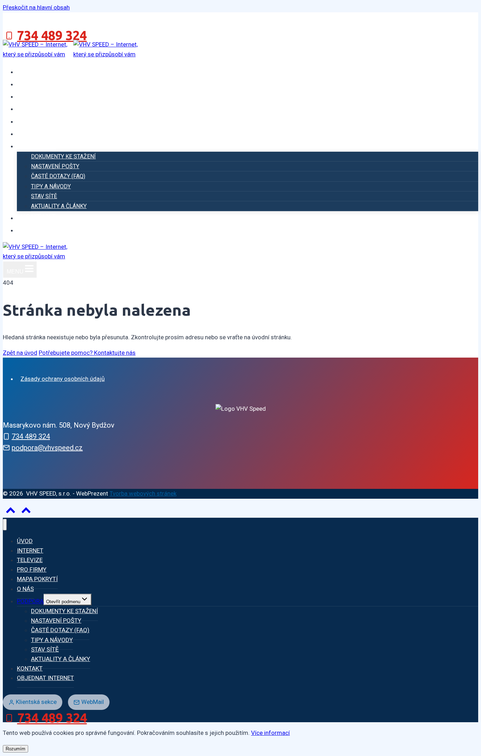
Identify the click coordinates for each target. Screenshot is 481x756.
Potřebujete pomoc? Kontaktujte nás (87, 352)
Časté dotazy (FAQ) (58, 176)
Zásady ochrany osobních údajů (62, 378)
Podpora (30, 601)
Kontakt (38, 217)
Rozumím (15, 748)
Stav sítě (44, 196)
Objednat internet (59, 229)
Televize (37, 96)
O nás (31, 133)
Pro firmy (40, 108)
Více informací (270, 732)
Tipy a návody (51, 186)
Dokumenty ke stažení (63, 156)
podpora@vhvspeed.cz (47, 447)
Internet (39, 83)
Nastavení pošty (55, 166)
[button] (26, 512)
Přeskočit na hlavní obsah (36, 7)
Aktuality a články (59, 206)
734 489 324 (31, 436)
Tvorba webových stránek (143, 493)
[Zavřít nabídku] (5, 524)
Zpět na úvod (20, 352)
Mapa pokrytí (48, 120)
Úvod (30, 71)
